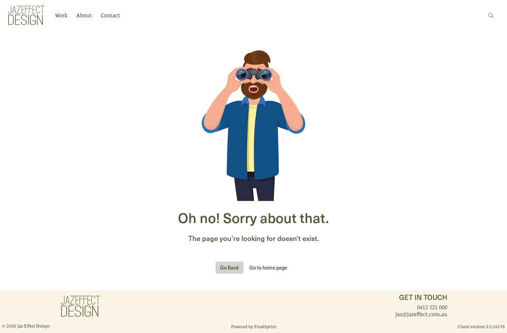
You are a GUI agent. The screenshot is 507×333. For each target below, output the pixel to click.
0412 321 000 (432, 307)
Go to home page (268, 267)
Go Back (229, 267)
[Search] (490, 15)
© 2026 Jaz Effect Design (26, 326)
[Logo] (26, 15)
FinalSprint (265, 326)
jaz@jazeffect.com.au (421, 314)
